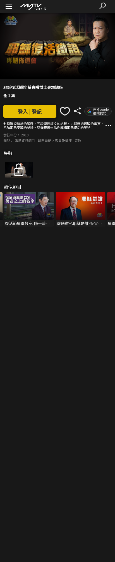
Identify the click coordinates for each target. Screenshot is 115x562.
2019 (25, 134)
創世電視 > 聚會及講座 (55, 140)
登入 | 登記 (30, 111)
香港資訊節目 (25, 140)
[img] (33, 6)
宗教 (78, 140)
